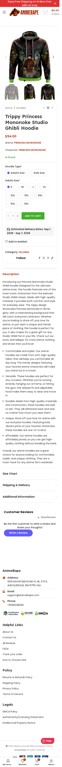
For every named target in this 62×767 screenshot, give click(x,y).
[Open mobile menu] (4, 12)
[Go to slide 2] (28, 81)
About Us (8, 632)
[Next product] (52, 108)
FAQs (6, 648)
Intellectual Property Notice (19, 723)
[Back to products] (48, 108)
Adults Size (12, 180)
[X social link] (44, 258)
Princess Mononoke (27, 142)
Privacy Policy (11, 688)
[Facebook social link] (39, 258)
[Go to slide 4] (35, 81)
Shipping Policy (11, 683)
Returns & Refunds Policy (18, 677)
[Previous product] (44, 108)
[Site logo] (24, 12)
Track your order (12, 654)
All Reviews (9, 643)
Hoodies (21, 108)
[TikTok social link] (52, 258)
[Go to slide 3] (31, 81)
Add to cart (33, 216)
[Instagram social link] (48, 258)
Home (8, 108)
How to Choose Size (14, 660)
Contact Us (9, 637)
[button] (6, 57)
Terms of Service (13, 694)
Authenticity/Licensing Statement (23, 717)
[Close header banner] (55, 3)
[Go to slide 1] (24, 81)
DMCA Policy (10, 711)
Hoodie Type (13, 166)
